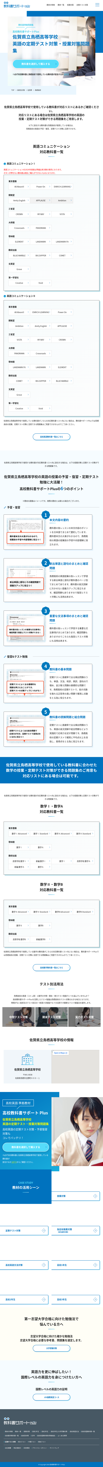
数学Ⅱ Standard (41, 911)
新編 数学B (40, 939)
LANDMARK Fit (62, 241)
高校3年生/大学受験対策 (59, 1431)
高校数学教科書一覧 (12, 1436)
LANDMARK (41, 241)
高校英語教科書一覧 (88, 1431)
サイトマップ (54, 1448)
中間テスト (32, 1442)
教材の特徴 (51, 5)
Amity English (19, 200)
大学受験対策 (51, 1348)
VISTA (62, 214)
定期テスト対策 (82, 5)
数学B (40, 925)
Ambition (19, 326)
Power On (40, 186)
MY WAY (40, 214)
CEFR (33, 1436)
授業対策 (70, 5)
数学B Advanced (62, 911)
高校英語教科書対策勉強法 (46, 1436)
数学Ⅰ (19, 847)
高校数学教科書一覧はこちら (51, 967)
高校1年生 (35, 1431)
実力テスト (22, 1442)
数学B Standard (84, 911)
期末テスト (42, 1442)
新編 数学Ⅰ (41, 861)
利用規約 (27, 1448)
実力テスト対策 (84, 1017)
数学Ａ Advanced (62, 833)
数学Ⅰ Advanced (19, 833)
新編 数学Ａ (19, 866)
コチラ (66, 74)
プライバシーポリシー (39, 1448)
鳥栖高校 (38, 90)
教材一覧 (61, 5)
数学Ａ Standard (83, 833)
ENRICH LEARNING (62, 186)
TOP (12, 90)
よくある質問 (62, 1436)
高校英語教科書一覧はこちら (51, 436)
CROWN (19, 214)
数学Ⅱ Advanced (19, 911)
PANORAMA (41, 228)
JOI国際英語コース (51, 1397)
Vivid (41, 282)
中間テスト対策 (18, 1017)
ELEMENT (19, 241)
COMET (62, 255)
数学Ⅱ (19, 925)
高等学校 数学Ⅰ (19, 861)
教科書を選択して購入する (35, 64)
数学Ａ (41, 847)
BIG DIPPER (41, 255)
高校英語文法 (74, 1431)
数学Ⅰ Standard (41, 833)
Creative (19, 282)
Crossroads (19, 228)
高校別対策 (21, 90)
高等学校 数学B (19, 939)
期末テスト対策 (51, 1017)
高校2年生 (45, 1431)
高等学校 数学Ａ (83, 861)
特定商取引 (17, 1448)
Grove (19, 269)
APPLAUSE (62, 326)
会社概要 (8, 1448)
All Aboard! (19, 186)
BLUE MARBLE (19, 255)
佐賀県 (30, 90)
